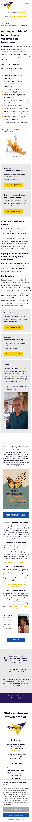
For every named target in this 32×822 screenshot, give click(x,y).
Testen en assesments (16, 770)
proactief (4, 238)
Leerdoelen (16, 778)
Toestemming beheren (16, 809)
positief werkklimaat (22, 298)
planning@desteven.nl (19, 16)
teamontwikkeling (13, 25)
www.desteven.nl (16, 376)
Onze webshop (16, 775)
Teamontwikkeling (13, 211)
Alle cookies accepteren (16, 815)
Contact (16, 640)
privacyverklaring (8, 681)
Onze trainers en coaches (16, 768)
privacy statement (21, 819)
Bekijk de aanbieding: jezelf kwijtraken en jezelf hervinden (16, 515)
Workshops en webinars (16, 773)
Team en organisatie (13, 185)
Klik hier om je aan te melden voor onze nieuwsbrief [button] (16, 671)
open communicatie (19, 303)
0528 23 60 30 (21, 12)
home (3, 23)
